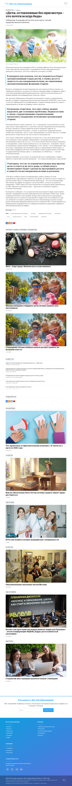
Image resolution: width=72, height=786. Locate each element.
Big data (40, 735)
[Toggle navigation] (66, 3)
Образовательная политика (46, 726)
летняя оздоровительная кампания (19, 213)
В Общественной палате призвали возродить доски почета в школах (24, 375)
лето (8, 216)
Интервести (41, 733)
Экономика (41, 729)
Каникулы (10, 10)
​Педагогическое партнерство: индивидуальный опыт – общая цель (24, 363)
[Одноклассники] (9, 223)
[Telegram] (12, 223)
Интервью (9, 733)
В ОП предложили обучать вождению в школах (18, 387)
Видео (8, 737)
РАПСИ (14, 210)
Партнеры (10, 752)
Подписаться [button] (48, 710)
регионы (33, 213)
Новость (18, 10)
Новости (9, 726)
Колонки (9, 729)
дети (25, 216)
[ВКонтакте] (7, 223)
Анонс (14, 371)
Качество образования (45, 731)
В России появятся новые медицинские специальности (32, 540)
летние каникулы (17, 216)
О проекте (10, 748)
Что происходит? (17, 377)
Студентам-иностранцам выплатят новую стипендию (32, 678)
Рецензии (9, 735)
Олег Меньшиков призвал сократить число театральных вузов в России (25, 381)
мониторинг (58, 213)
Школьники (16, 388)
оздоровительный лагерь (45, 213)
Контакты (9, 750)
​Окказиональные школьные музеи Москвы (26, 584)
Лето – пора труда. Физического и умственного (28, 266)
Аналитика (10, 731)
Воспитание (16, 364)
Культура (15, 383)
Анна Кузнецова (34, 216)
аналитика (43, 216)
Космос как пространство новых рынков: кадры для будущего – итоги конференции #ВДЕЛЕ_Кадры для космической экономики (36, 631)
